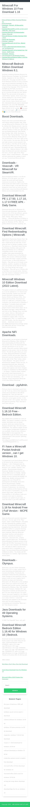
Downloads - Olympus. (8, 53)
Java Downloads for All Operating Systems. (13, 55)
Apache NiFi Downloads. (8, 39)
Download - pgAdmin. (8, 41)
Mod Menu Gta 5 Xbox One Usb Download (15, 664)
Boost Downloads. (7, 23)
